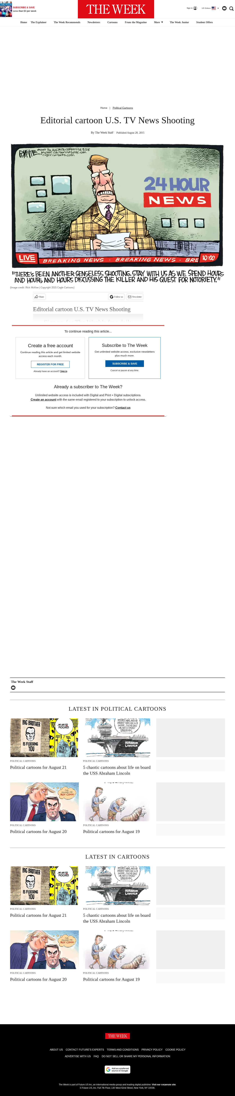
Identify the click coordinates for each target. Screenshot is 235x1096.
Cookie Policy (175, 1049)
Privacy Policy (152, 1049)
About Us (56, 1049)
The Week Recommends (67, 22)
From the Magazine (136, 22)
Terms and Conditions (123, 1049)
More (157, 22)
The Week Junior (179, 22)
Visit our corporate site (164, 1084)
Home (103, 107)
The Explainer (38, 22)
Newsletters (94, 22)
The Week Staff (104, 132)
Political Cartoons (123, 107)
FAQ (96, 1056)
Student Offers (204, 22)
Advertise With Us (78, 1056)
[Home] (23, 22)
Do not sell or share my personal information (136, 1056)
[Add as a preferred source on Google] (117, 1069)
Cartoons (112, 22)
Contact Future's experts (85, 1049)
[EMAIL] (14, 687)
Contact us (123, 407)
